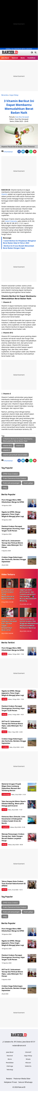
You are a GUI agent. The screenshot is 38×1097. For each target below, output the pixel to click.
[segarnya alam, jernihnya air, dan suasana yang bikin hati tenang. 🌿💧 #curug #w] (28, 583)
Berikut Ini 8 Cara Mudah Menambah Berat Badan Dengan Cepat (18, 247)
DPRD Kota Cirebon (10, 474)
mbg (5, 487)
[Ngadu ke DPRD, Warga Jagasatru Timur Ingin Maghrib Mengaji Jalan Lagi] (32, 515)
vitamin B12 (7, 445)
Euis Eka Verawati (22, 117)
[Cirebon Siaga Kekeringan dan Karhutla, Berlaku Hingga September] (32, 560)
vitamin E (6, 450)
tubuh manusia (11, 221)
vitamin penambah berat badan (15, 455)
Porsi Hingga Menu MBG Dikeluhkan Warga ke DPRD (13, 501)
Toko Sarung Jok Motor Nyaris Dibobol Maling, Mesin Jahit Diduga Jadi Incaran (14, 803)
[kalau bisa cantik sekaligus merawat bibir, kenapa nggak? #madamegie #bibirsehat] (9, 612)
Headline (5, 827)
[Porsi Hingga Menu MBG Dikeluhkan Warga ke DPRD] (32, 503)
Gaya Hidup (14, 95)
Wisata (28, 1059)
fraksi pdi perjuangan (11, 483)
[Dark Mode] (32, 52)
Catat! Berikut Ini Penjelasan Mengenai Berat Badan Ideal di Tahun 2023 (19, 242)
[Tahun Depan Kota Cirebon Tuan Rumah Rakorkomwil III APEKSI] (32, 884)
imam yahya (28, 483)
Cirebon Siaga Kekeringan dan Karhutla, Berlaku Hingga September (14, 559)
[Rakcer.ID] (10, 53)
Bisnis (23, 58)
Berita (4, 654)
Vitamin (4, 194)
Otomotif (28, 1052)
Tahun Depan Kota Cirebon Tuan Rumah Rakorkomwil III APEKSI (14, 883)
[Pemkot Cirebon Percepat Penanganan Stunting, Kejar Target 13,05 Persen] (32, 529)
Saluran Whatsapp (25, 1082)
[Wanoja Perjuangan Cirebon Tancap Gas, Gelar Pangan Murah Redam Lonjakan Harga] (32, 837)
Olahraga (10, 1066)
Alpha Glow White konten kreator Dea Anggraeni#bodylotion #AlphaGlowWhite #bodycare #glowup (29, 623)
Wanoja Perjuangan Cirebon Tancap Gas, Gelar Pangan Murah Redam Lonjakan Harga (13, 837)
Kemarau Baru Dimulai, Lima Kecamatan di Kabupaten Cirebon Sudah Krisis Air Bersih (13, 820)
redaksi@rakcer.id (19, 1045)
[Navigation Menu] (35, 52)
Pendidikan (31, 58)
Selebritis (28, 1066)
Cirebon (5, 747)
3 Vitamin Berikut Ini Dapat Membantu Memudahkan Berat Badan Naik (17, 440)
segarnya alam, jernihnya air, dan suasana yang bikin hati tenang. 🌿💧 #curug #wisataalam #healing (28, 595)
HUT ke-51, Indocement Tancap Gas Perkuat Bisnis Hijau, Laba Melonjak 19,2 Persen (12, 544)
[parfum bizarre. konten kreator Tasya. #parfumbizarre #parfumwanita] (9, 583)
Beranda (4, 95)
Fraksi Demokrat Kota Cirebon (14, 478)
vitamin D (19, 445)
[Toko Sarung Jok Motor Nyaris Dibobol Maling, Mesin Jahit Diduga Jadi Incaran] (32, 804)
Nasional (15, 58)
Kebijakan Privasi (10, 1082)
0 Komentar (8, 152)
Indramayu (6, 794)
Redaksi (9, 1078)
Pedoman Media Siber (22, 1078)
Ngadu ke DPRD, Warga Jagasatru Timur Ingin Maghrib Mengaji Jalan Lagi (13, 514)
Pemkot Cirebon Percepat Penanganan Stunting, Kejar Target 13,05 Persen (13, 528)
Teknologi (10, 1070)
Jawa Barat (5, 58)
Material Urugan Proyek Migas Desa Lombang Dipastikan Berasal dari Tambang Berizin (11, 787)
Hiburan (28, 1063)
